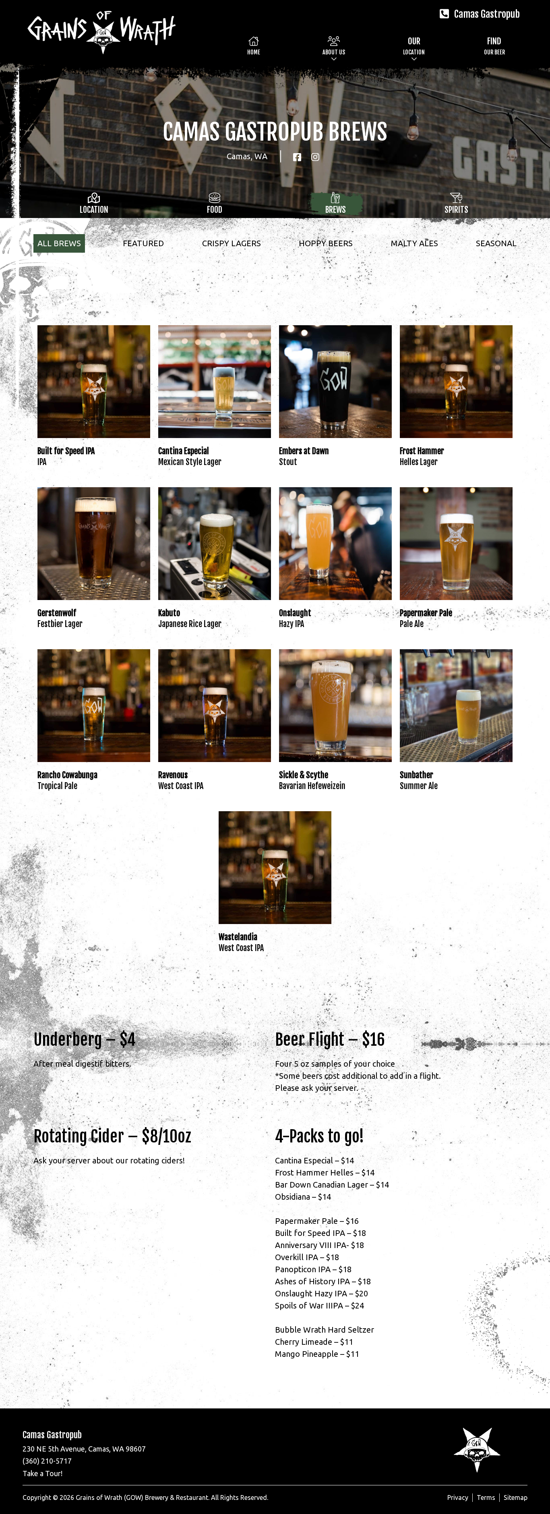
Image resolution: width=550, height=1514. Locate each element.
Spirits (456, 210)
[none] (334, 45)
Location (94, 210)
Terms (486, 1497)
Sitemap (515, 1497)
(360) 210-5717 (47, 1461)
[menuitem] (253, 45)
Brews (335, 210)
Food (214, 210)
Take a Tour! (42, 1473)
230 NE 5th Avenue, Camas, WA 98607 (84, 1449)
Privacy (457, 1497)
